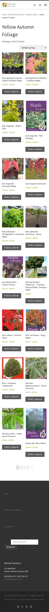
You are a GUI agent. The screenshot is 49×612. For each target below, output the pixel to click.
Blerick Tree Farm (19, 595)
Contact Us (8, 526)
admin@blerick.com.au (13, 579)
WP (14, 599)
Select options (11, 91)
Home (4, 14)
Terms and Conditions (12, 510)
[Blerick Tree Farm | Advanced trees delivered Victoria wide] (9, 4)
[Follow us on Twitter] (26, 606)
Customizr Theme (38, 599)
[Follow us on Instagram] (22, 606)
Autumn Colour (32, 14)
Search (10, 547)
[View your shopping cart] (40, 5)
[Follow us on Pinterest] (31, 606)
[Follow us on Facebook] (18, 606)
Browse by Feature (16, 14)
